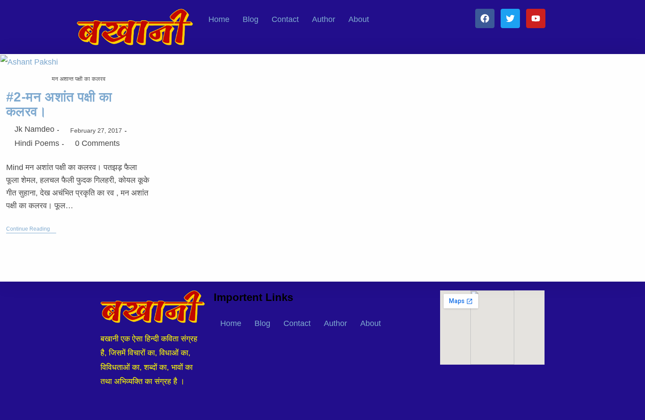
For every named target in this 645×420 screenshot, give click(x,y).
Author (323, 19)
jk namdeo (34, 129)
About (358, 19)
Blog (250, 19)
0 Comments (97, 143)
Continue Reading (31, 229)
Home (218, 19)
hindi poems (36, 143)
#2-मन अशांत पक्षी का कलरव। (59, 104)
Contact (285, 19)
